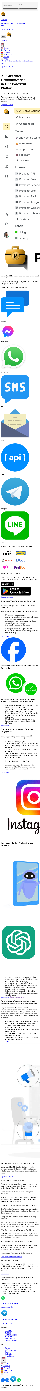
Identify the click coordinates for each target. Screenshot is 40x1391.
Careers (8, 1333)
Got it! (20, 8)
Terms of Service (11, 1341)
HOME (3, 61)
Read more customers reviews (11, 1257)
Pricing (24, 23)
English (6, 48)
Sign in (3, 25)
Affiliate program (11, 1335)
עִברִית (5, 59)
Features (4, 23)
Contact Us (9, 1337)
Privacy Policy (10, 1339)
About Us (8, 1331)
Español (6, 57)
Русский (6, 52)
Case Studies (9, 1356)
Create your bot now (16, 997)
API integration (10, 1350)
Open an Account (7, 105)
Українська (7, 54)
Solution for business (14, 23)
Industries (8, 1354)
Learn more (9, 5)
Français (6, 50)
